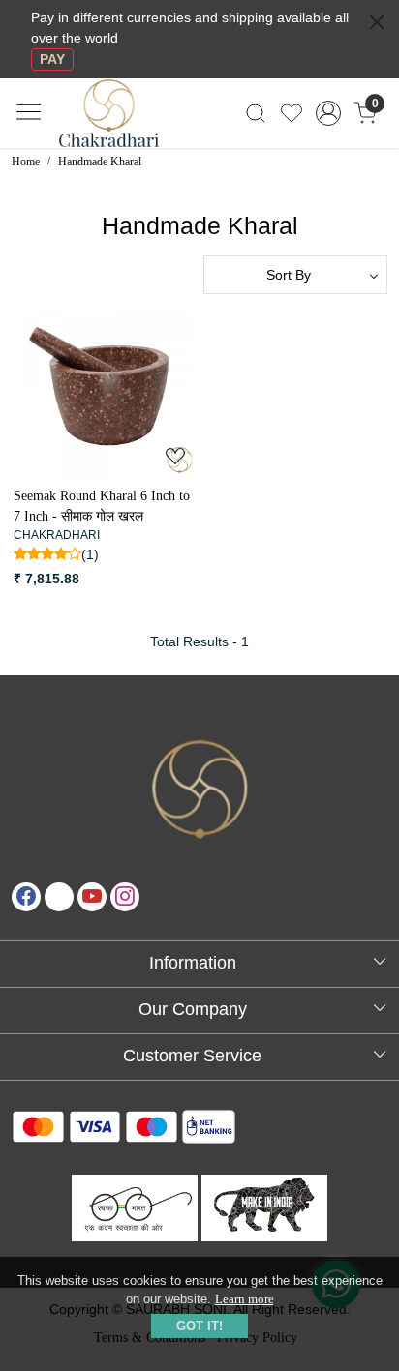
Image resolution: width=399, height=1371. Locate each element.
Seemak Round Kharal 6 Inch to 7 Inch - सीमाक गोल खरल (102, 506)
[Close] (376, 22)
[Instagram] (124, 896)
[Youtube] (92, 896)
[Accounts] (329, 113)
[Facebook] (26, 896)
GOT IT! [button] (199, 1326)
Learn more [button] (244, 1299)
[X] (59, 896)
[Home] (125, 124)
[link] (256, 113)
